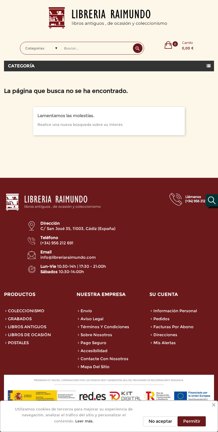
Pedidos (161, 318)
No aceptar (160, 421)
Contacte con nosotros (104, 358)
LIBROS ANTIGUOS (27, 326)
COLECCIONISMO (26, 310)
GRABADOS (20, 318)
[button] (179, 45)
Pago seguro (93, 342)
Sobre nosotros (96, 334)
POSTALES (18, 342)
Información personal (175, 310)
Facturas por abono (173, 326)
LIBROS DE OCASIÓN (29, 334)
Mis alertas (164, 342)
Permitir (191, 421)
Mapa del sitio (95, 366)
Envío (86, 310)
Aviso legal (92, 318)
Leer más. (84, 421)
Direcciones (165, 334)
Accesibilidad (94, 350)
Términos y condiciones (105, 326)
